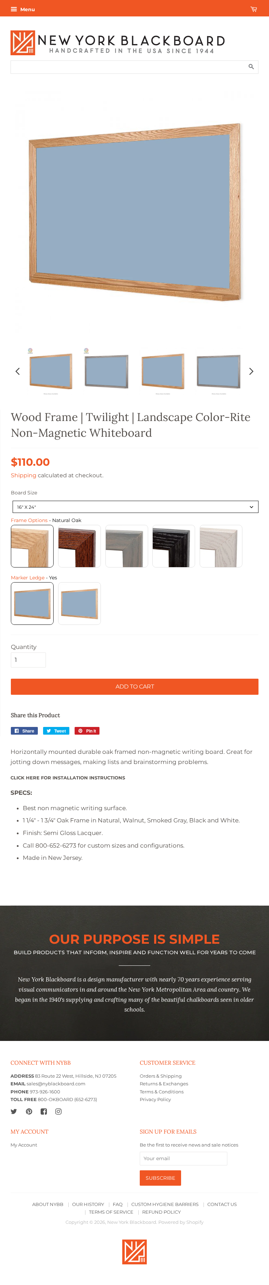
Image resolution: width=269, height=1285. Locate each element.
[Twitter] (14, 1111)
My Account (24, 1145)
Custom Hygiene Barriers (165, 1204)
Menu (27, 9)
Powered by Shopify (181, 1222)
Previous (17, 370)
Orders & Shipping (161, 1076)
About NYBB (47, 1204)
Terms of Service (111, 1212)
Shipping (23, 475)
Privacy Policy (155, 1099)
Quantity (23, 646)
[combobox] (135, 507)
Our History (88, 1204)
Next (251, 370)
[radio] (32, 546)
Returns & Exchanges (164, 1083)
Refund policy (161, 1212)
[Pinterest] (29, 1111)
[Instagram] (58, 1111)
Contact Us (222, 1204)
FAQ (118, 1204)
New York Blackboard (131, 1222)
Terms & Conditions (162, 1091)
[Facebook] (44, 1111)
